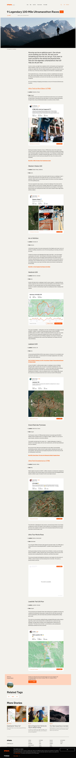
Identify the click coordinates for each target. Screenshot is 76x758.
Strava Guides (39, 4)
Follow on (31, 681)
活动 (27, 4)
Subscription (30, 743)
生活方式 (34, 4)
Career (40, 743)
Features (29, 741)
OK (67, 749)
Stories (40, 745)
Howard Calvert (26, 15)
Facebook (51, 741)
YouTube (51, 746)
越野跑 (13, 696)
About (40, 741)
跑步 (17, 696)
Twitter (51, 745)
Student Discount (31, 745)
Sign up (67, 4)
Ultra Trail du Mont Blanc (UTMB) (39, 88)
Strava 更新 (45, 4)
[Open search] (61, 4)
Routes (29, 746)
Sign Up (61, 741)
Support (40, 746)
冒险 (30, 4)
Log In (61, 743)
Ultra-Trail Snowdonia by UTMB (39, 461)
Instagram (51, 743)
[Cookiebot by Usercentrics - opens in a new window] (6, 756)
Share (62, 11)
